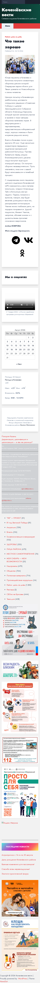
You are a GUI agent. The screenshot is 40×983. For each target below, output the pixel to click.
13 (20, 346)
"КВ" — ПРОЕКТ (14, 518)
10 (7, 346)
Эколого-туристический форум (15, 873)
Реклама (10, 589)
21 (24, 350)
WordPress (22, 978)
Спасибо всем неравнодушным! (16, 869)
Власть (10, 532)
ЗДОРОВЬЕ (12, 544)
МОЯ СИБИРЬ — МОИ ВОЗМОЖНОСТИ (16, 560)
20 (20, 350)
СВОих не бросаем (15, 594)
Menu (7, 26)
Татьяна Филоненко (27, 425)
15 (28, 346)
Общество (11, 570)
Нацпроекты (12, 566)
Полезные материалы (16, 575)
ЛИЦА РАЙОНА (14, 549)
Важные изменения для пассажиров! (18, 864)
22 (28, 350)
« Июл (19, 364)
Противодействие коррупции (20, 580)
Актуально (11, 527)
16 (33, 346)
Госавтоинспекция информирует (21, 536)
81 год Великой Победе (17, 522)
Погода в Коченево (13, 380)
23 (33, 350)
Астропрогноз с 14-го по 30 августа (17, 855)
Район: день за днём (13, 37)
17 (7, 350)
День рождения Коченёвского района (19, 859)
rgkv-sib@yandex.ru (27, 489)
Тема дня (11, 599)
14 (24, 346)
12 (16, 346)
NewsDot (4, 981)
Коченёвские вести (16, 12)
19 (16, 350)
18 (12, 350)
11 (12, 346)
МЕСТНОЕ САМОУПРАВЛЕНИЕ (20, 553)
